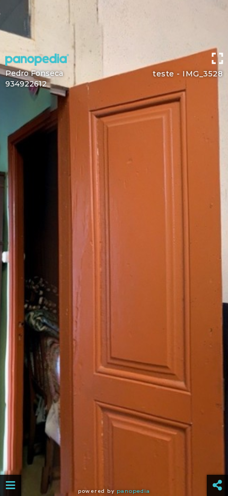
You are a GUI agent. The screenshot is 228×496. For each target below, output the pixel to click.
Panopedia (133, 491)
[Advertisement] (114, 24)
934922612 (26, 84)
